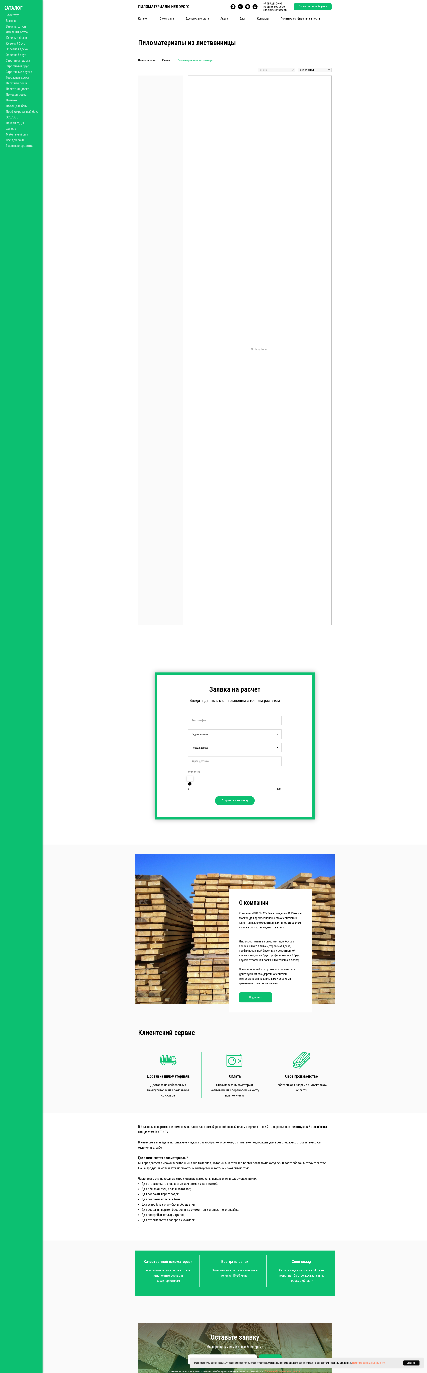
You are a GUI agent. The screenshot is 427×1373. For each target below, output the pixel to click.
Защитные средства (19, 146)
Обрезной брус (16, 55)
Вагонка (11, 21)
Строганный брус (17, 66)
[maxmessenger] (255, 6)
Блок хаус (12, 15)
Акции (224, 18)
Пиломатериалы (146, 60)
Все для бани (15, 140)
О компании (166, 18)
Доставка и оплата (197, 18)
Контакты (263, 18)
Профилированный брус (22, 112)
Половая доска (16, 95)
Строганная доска (18, 60)
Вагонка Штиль (16, 26)
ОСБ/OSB (12, 117)
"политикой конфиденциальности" (283, 1371)
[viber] (247, 6)
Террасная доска (17, 78)
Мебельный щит (17, 134)
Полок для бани (16, 106)
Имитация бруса (17, 32)
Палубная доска (17, 83)
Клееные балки (16, 38)
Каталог (143, 18)
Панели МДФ (15, 123)
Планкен (11, 100)
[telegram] (240, 6)
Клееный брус (15, 43)
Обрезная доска (17, 49)
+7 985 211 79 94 (272, 3)
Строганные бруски (19, 72)
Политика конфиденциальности (300, 18)
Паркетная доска (17, 89)
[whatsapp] (233, 6)
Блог (242, 18)
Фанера (11, 129)
